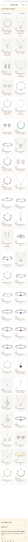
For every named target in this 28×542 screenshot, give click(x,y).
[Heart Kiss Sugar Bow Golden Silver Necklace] (21, 401)
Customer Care (6, 522)
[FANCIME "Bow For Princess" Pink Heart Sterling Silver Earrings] (21, 161)
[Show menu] (1, 5)
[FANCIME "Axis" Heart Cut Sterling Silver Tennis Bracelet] (21, 347)
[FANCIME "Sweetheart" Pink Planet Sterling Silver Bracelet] (21, 103)
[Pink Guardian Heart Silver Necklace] (21, 257)
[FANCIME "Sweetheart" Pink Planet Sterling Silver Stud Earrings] (7, 86)
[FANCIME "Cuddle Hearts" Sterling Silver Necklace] (21, 383)
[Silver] (7, 429)
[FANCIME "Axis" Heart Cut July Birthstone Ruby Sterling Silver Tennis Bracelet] (21, 329)
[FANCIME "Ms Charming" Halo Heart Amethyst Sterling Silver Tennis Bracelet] (7, 161)
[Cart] (25, 5)
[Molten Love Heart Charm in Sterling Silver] (7, 401)
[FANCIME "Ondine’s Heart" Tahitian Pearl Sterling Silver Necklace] (21, 364)
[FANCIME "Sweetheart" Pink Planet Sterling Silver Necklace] (21, 44)
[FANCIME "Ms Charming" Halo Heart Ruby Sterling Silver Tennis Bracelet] (7, 180)
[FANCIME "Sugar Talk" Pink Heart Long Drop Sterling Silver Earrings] (7, 236)
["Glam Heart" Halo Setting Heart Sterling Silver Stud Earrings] (7, 125)
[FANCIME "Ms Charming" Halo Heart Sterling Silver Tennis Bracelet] (7, 23)
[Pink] (7, 57)
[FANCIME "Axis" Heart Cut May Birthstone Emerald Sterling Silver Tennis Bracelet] (21, 418)
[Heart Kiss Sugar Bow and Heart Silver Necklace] (21, 23)
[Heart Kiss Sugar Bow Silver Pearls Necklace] (21, 144)
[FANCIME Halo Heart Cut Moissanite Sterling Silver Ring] (21, 236)
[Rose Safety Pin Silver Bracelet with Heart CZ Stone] (21, 455)
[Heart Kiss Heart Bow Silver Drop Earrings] (7, 66)
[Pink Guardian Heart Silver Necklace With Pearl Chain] (7, 455)
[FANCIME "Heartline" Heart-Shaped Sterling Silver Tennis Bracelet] (7, 199)
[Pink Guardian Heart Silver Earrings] (21, 437)
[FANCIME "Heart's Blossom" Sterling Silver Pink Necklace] (7, 383)
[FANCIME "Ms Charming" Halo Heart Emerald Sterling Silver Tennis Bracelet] (21, 125)
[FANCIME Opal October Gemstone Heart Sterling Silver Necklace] (21, 217)
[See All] (26, 135)
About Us (4, 527)
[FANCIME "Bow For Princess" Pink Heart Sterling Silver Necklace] (7, 44)
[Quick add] (3, 27)
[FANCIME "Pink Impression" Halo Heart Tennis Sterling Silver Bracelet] (21, 86)
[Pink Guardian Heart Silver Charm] (7, 418)
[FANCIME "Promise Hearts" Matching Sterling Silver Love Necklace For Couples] (7, 437)
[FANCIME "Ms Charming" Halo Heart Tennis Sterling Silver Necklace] (21, 66)
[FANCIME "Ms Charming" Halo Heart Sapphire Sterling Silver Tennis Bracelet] (7, 217)
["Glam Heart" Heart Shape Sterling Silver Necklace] (21, 180)
